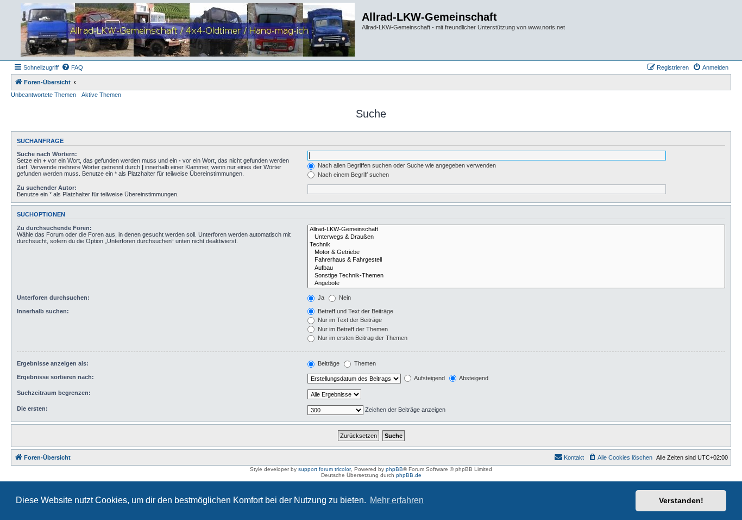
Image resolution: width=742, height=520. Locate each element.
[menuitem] (72, 67)
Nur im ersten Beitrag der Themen (361, 338)
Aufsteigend (429, 378)
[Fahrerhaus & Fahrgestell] (516, 260)
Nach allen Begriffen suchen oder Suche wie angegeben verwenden (406, 165)
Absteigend (473, 378)
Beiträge (327, 363)
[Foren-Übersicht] (188, 30)
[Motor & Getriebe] (516, 252)
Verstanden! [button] (681, 500)
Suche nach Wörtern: (47, 154)
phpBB (394, 469)
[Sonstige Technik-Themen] (516, 276)
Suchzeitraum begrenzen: (54, 392)
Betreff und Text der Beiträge (354, 311)
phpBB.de (409, 475)
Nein (344, 297)
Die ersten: (32, 408)
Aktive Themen (101, 94)
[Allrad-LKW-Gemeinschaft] (516, 229)
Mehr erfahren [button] (397, 500)
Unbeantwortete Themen (43, 94)
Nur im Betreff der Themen (352, 329)
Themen (364, 363)
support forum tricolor (324, 469)
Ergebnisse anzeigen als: (53, 363)
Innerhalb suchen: (43, 311)
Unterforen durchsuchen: (53, 297)
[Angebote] (516, 283)
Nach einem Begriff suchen (352, 174)
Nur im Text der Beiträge (349, 320)
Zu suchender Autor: (47, 187)
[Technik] (516, 245)
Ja (320, 297)
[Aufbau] (516, 268)
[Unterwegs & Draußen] (516, 237)
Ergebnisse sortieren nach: (55, 377)
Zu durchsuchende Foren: (54, 228)
